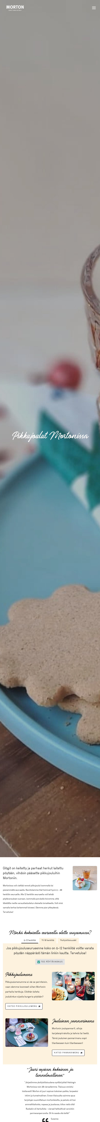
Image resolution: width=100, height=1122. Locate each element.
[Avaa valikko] (94, 8)
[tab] (29, 940)
